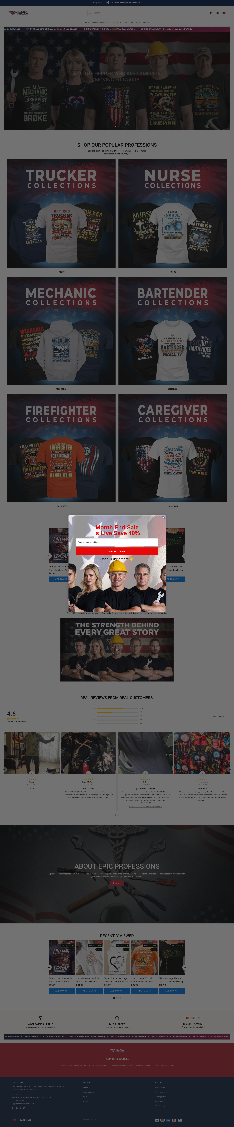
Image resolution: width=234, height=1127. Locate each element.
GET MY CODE (117, 551)
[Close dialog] (163, 517)
